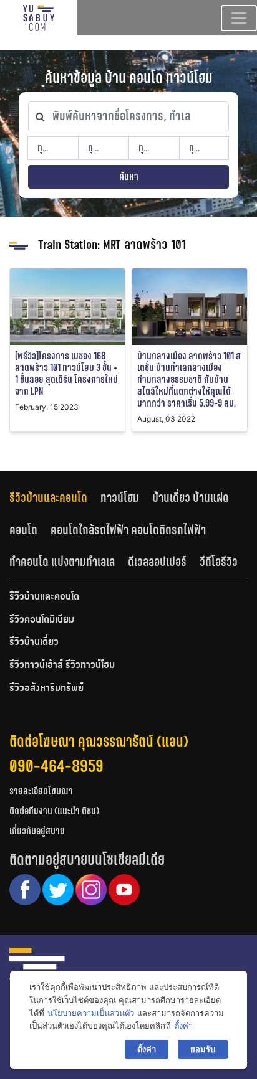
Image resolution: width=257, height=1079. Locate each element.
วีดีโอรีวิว (219, 561)
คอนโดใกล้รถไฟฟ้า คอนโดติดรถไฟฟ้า (128, 530)
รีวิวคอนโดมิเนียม (41, 620)
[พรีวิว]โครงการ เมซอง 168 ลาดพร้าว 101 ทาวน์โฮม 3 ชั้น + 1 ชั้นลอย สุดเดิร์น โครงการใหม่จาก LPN (66, 374)
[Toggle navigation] (239, 18)
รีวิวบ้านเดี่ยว (34, 643)
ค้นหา (128, 176)
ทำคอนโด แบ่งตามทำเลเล (62, 561)
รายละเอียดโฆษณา (41, 791)
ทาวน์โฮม (119, 497)
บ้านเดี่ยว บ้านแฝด (190, 497)
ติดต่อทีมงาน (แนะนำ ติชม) (54, 811)
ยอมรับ (202, 1049)
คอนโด (23, 530)
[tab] (54, 497)
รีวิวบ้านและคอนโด (48, 497)
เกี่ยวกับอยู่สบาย (37, 831)
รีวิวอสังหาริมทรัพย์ (46, 689)
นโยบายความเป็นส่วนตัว (90, 1013)
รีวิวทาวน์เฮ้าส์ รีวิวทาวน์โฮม (62, 666)
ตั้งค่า (183, 1025)
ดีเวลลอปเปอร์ (157, 561)
